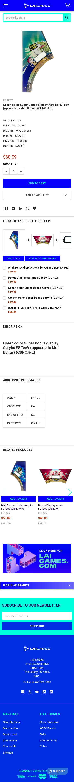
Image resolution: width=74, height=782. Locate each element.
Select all (13, 258)
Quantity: (10, 163)
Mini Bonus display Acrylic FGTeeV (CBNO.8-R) (16, 507)
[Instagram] (44, 692)
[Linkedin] (51, 692)
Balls (43, 734)
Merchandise (10, 728)
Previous (4, 492)
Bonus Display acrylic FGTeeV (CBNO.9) (51, 507)
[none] (37, 60)
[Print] (20, 208)
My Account (10, 734)
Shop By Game (12, 722)
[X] (27, 208)
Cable (43, 746)
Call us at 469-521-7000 (37, 682)
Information (10, 740)
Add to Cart (18, 498)
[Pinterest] (34, 208)
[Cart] (68, 5)
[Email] (13, 208)
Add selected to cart (42, 258)
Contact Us (9, 746)
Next (70, 492)
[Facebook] (6, 208)
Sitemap (8, 752)
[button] (37, 558)
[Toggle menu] (5, 5)
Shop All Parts (48, 740)
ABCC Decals (48, 728)
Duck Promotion (49, 722)
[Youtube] (37, 692)
